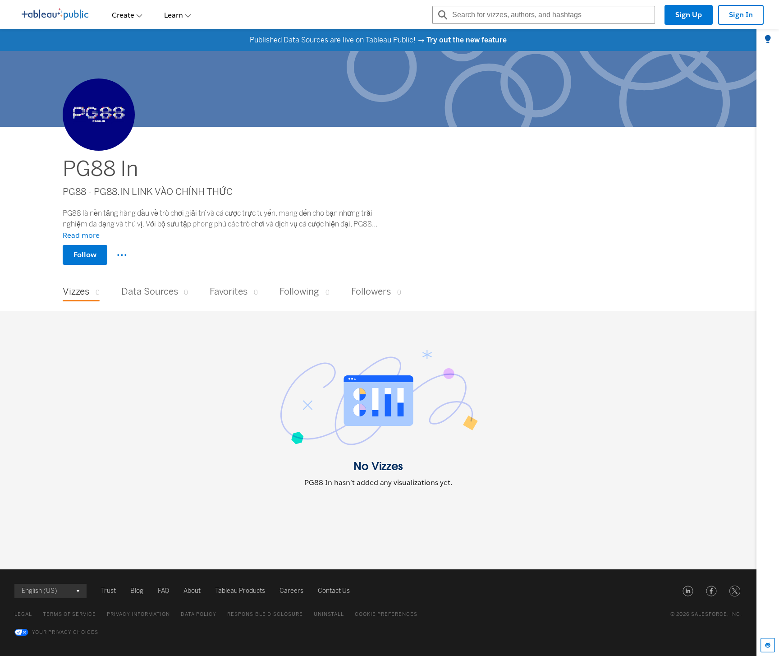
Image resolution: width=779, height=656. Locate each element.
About (192, 591)
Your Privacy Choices (65, 632)
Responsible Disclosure (265, 614)
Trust (108, 591)
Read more (81, 235)
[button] (688, 591)
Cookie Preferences (386, 614)
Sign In (741, 14)
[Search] (441, 15)
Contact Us (334, 591)
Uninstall (329, 614)
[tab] (768, 39)
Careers (291, 591)
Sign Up (688, 14)
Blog (136, 591)
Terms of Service (69, 614)
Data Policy (198, 614)
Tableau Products (240, 591)
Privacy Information (138, 614)
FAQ (163, 591)
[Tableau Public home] (55, 15)
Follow (84, 254)
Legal (23, 614)
